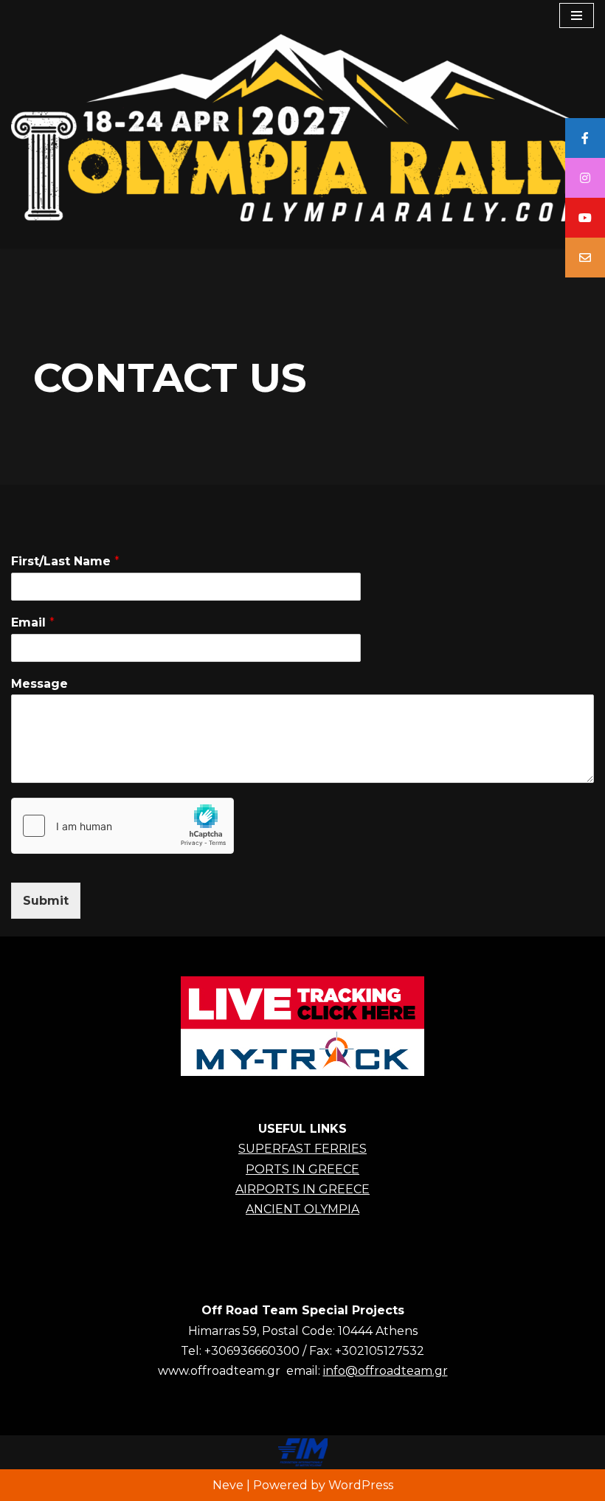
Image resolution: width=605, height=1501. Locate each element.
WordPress (360, 1485)
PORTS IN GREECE (302, 1169)
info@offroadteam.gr (385, 1371)
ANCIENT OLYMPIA (302, 1209)
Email (33, 622)
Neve (227, 1485)
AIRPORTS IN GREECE (302, 1189)
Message (39, 684)
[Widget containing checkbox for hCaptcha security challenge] (122, 826)
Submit (46, 901)
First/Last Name (65, 561)
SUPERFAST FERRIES (302, 1149)
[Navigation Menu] (576, 15)
